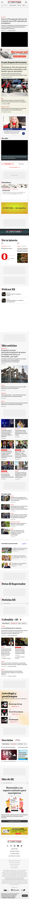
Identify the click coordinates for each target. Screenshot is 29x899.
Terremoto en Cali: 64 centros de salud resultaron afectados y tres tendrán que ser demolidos (14, 69)
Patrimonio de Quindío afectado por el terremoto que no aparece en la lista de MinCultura (13, 109)
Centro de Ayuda (14, 866)
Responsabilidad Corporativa (14, 860)
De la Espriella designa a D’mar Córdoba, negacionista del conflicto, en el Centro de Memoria (12, 672)
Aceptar (25, 895)
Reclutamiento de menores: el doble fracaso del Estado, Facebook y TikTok (20, 651)
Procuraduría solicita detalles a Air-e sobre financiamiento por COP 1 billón (21, 433)
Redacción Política (7, 658)
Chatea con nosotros (15, 856)
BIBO (2, 98)
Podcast (8, 299)
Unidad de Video (12, 30)
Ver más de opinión (13, 167)
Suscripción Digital (14, 853)
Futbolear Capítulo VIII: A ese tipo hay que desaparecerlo (14, 301)
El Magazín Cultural (5, 106)
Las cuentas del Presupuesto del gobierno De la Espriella (7, 475)
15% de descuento (23, 747)
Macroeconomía (4, 472)
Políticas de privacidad (14, 864)
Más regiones (4, 348)
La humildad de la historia (11, 628)
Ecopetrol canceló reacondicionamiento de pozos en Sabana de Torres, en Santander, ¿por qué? (13, 353)
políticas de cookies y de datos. (9, 897)
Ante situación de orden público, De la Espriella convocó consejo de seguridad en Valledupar (18, 516)
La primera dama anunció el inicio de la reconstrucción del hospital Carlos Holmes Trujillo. (14, 74)
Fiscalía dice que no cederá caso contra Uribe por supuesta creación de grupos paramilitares (19, 508)
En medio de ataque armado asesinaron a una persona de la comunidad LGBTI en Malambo (6, 433)
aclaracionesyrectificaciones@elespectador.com (14, 878)
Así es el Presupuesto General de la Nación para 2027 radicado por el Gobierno (14, 21)
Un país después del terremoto (14, 62)
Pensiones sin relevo (6, 248)
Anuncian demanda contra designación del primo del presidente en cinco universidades (17, 533)
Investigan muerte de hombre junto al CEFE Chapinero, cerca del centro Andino (20, 475)
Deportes (8, 292)
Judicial (23, 450)
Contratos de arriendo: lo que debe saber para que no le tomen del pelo (14, 157)
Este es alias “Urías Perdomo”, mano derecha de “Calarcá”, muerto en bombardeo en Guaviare (21, 454)
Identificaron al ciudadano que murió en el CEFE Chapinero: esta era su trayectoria (13, 387)
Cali (2, 65)
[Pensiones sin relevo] (8, 258)
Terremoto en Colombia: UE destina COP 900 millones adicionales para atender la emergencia (13, 101)
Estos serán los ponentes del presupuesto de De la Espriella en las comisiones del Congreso (14, 403)
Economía (3, 17)
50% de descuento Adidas (8, 747)
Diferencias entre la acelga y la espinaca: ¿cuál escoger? (18, 524)
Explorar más (14, 706)
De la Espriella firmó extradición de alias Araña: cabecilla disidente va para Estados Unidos (6, 652)
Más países (3, 393)
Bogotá (2, 385)
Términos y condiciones (15, 862)
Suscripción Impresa (14, 851)
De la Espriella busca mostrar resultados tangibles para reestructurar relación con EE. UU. (6, 454)
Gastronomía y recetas (15, 522)
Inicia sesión (14, 193)
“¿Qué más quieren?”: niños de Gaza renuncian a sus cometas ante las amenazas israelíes (13, 395)
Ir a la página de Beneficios (14, 821)
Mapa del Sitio (14, 849)
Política (2, 401)
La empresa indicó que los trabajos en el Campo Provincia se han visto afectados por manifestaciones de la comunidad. (13, 360)
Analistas (3, 626)
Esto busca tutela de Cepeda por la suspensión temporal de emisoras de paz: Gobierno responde (14, 663)
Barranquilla (3, 429)
